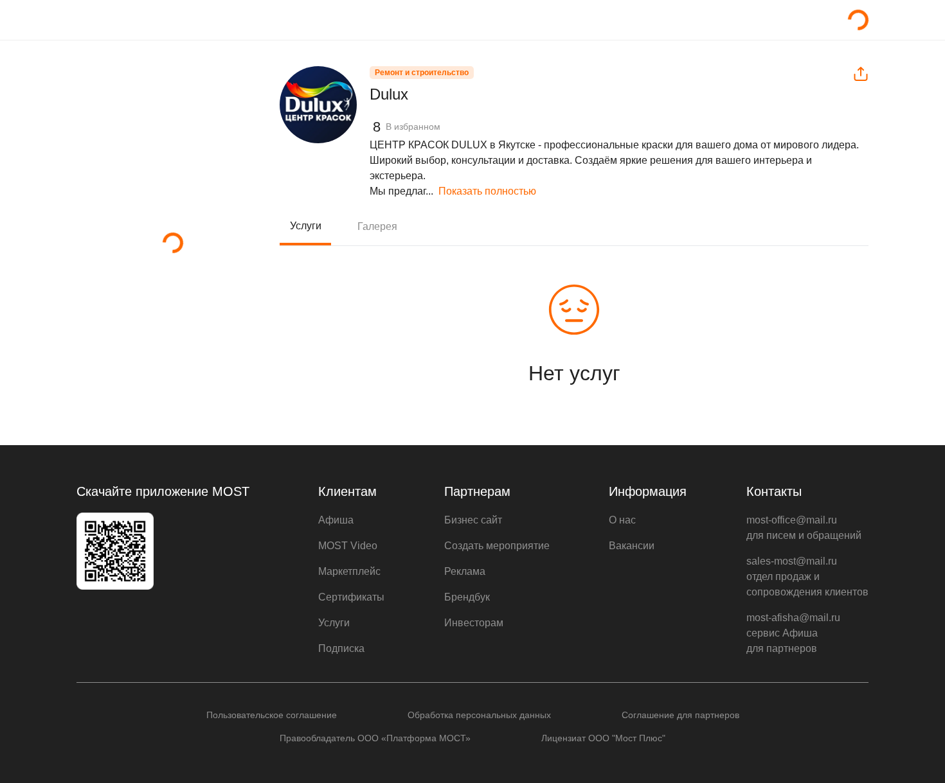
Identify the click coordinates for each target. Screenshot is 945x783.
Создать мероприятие (497, 545)
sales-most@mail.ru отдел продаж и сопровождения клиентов (807, 576)
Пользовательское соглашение (271, 715)
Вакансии (631, 545)
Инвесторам (473, 622)
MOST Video (347, 545)
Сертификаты (351, 597)
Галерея (377, 226)
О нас (622, 520)
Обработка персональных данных (479, 715)
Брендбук (467, 597)
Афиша (336, 520)
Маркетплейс (349, 571)
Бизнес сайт (473, 520)
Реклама (464, 571)
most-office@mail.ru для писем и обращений (803, 528)
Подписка (341, 648)
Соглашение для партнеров (680, 715)
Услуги (305, 225)
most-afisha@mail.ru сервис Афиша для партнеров (793, 633)
